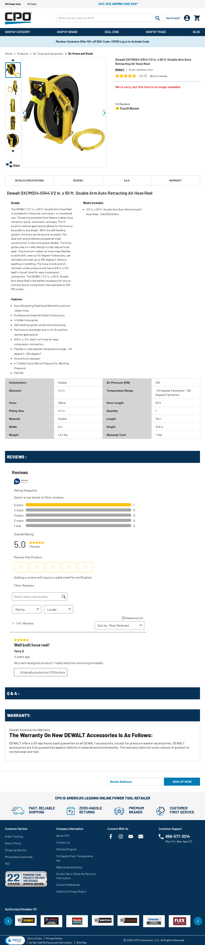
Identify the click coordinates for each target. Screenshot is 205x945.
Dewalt (119, 69)
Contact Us (63, 842)
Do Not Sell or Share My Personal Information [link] (75, 876)
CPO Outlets (32, 4)
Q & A (127, 180)
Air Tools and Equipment (48, 53)
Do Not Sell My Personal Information (50, 942)
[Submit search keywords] (158, 18)
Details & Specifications (29, 180)
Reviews (78, 180)
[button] (13, 70)
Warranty (175, 180)
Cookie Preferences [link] (68, 884)
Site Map (81, 942)
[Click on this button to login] (187, 18)
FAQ (7, 863)
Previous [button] (13, 59)
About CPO (62, 835)
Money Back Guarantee (18, 857)
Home (8, 53)
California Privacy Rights (71, 891)
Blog (196, 32)
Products (22, 53)
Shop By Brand (67, 32)
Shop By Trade (156, 32)
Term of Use (34, 938)
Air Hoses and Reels (80, 53)
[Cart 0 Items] (197, 17)
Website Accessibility (69, 867)
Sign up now (182, 781)
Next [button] (13, 151)
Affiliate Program (66, 849)
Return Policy (13, 843)
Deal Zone (112, 32)
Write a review (158, 76)
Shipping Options (15, 850)
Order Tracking (14, 836)
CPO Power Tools (13, 4)
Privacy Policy (54, 938)
